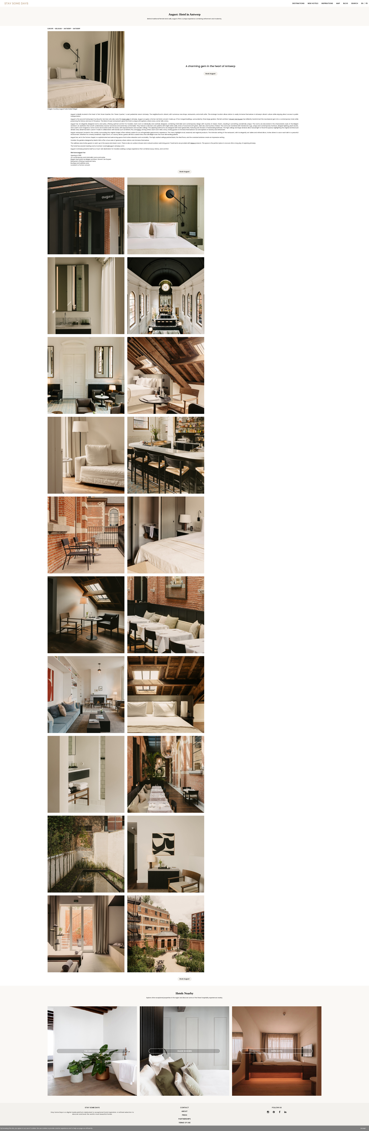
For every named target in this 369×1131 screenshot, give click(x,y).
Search (354, 3)
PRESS (184, 1115)
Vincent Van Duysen (236, 119)
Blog (345, 3)
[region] (184, 1128)
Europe (50, 29)
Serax (139, 130)
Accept (363, 1128)
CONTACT (184, 1107)
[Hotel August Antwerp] (165, 455)
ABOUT (184, 1111)
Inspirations (327, 3)
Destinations (298, 3)
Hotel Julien (126, 119)
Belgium (58, 29)
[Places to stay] (16, 3)
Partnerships (184, 1119)
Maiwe (193, 143)
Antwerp (67, 29)
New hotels (313, 3)
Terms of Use (184, 1122)
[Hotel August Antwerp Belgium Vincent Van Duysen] (86, 69)
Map (338, 3)
